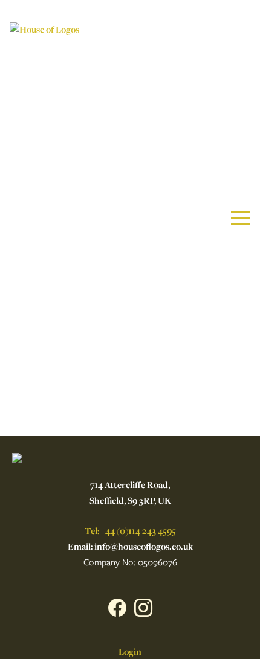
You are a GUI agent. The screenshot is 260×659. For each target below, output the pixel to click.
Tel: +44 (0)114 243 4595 (130, 530)
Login (130, 651)
